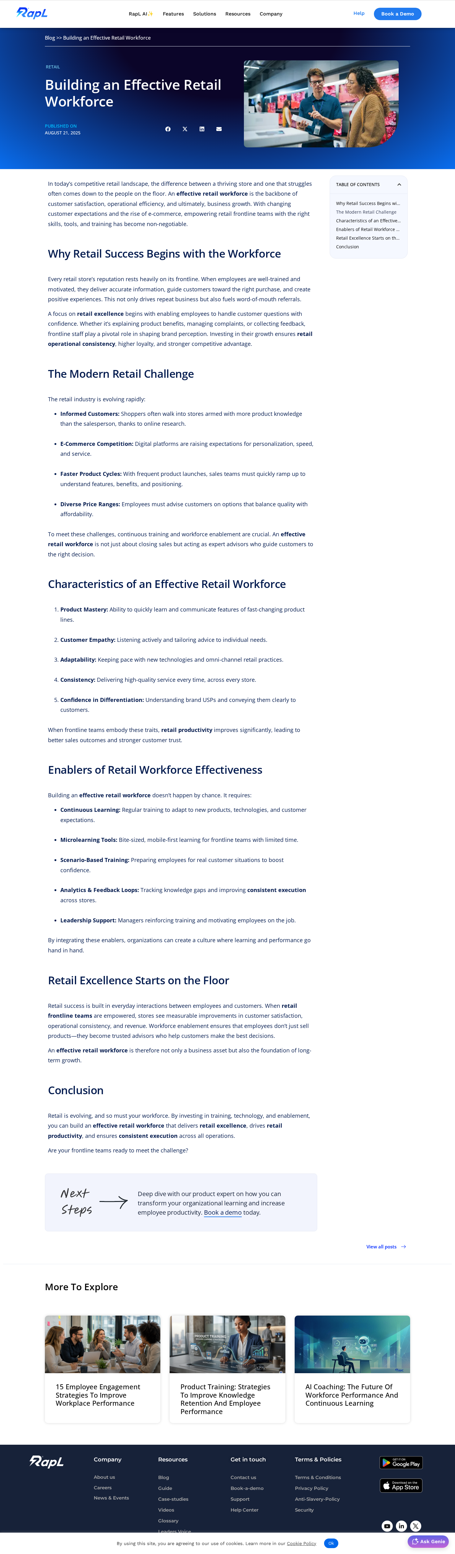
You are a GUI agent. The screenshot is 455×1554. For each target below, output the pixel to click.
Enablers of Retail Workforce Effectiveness (368, 229)
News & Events (111, 1498)
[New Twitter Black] (415, 1526)
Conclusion (347, 247)
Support (240, 1499)
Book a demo (223, 1212)
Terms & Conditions (318, 1477)
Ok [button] (331, 1543)
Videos (166, 1510)
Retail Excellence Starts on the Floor (368, 238)
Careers (103, 1488)
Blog (50, 37)
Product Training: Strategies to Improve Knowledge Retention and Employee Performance (225, 1399)
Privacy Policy (311, 1488)
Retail (53, 67)
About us (104, 1477)
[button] (168, 129)
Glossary (168, 1521)
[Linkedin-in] (401, 1526)
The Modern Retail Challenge (366, 212)
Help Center (244, 1510)
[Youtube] (387, 1526)
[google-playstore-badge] (401, 1462)
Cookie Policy (301, 1543)
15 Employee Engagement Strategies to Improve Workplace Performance (98, 1395)
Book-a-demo (247, 1488)
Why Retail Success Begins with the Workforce (368, 203)
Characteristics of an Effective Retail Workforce (368, 221)
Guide (165, 1488)
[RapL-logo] (46, 1462)
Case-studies (173, 1499)
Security (304, 1510)
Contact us (243, 1477)
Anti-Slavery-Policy (317, 1499)
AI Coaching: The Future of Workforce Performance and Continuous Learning (352, 1395)
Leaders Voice (174, 1531)
